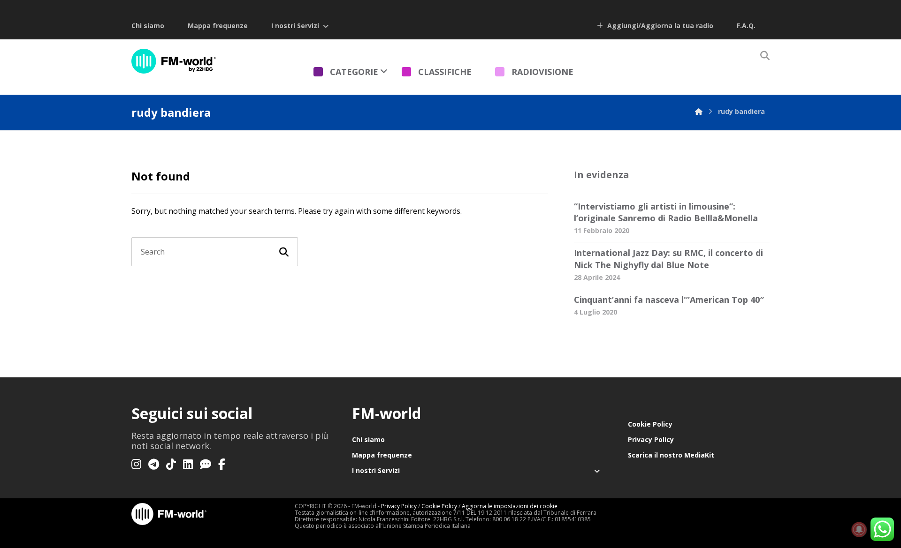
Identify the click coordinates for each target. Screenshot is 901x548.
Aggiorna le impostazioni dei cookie (509, 506)
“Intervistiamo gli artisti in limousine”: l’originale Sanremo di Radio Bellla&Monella (666, 212)
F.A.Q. (746, 25)
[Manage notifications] (859, 529)
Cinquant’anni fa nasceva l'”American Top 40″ (669, 299)
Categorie (354, 71)
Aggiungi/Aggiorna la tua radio (659, 25)
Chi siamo (147, 25)
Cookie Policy (650, 424)
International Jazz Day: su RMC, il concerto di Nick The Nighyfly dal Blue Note (668, 258)
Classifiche (445, 71)
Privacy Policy (651, 439)
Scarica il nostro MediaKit (671, 454)
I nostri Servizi (295, 25)
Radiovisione (542, 71)
